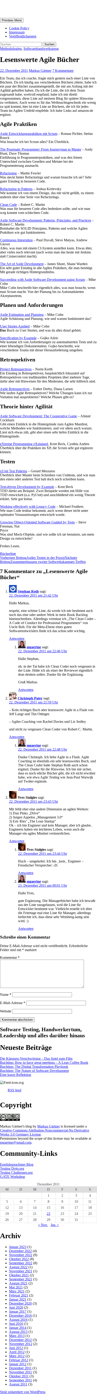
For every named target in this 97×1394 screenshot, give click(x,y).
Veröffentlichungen (22, 36)
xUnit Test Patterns (13, 471)
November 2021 (20, 1271)
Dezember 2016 (20, 1315)
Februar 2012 (18, 1360)
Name (5, 994)
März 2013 (17, 1336)
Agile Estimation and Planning (22, 315)
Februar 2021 (18, 1295)
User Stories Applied (15, 326)
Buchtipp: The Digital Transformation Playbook (34, 1067)
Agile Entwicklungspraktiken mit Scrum (28, 134)
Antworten (16, 638)
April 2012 (17, 1352)
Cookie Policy (19, 28)
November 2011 (20, 1372)
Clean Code (8, 205)
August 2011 (18, 1384)
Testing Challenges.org (16, 1172)
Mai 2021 (16, 1287)
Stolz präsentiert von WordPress (22, 1392)
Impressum (17, 32)
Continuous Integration (16, 240)
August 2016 (18, 1319)
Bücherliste (8, 554)
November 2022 (20, 1255)
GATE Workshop (12, 1177)
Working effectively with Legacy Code (27, 506)
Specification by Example (18, 338)
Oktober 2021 (19, 1275)
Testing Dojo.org (12, 1168)
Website (5, 1011)
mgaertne (34, 647)
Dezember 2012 (20, 1340)
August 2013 (18, 1332)
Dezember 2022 (20, 1251)
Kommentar (10, 957)
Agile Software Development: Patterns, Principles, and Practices (45, 220)
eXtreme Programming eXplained (24, 444)
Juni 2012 (16, 1348)
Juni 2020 (16, 1307)
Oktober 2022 (19, 1259)
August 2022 (18, 1267)
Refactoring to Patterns (16, 189)
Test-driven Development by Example (27, 487)
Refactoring (8, 173)
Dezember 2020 (20, 1303)
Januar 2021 (17, 1299)
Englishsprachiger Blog (16, 1164)
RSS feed (14, 1090)
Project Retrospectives (16, 369)
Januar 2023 (17, 1247)
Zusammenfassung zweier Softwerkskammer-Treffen (43, 560)
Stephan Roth (28, 591)
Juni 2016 (16, 1324)
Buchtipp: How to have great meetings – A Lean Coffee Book (44, 1062)
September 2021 (20, 1279)
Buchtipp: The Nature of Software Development (34, 1071)
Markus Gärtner (25, 9)
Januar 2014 (17, 1328)
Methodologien (11, 49)
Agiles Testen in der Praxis (32, 558)
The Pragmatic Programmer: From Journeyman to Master (40, 149)
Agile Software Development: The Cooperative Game (38, 416)
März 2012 (17, 1356)
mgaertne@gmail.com (15, 1142)
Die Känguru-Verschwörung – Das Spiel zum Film (36, 1058)
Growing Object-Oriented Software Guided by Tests (37, 522)
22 (48, 1214)
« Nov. (43, 1225)
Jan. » (55, 1225)
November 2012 (20, 1344)
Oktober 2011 (19, 1376)
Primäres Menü (12, 20)
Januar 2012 (17, 1364)
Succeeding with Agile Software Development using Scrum (42, 279)
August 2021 (18, 1283)
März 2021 (17, 1291)
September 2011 (20, 1380)
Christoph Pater (30, 698)
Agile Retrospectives (15, 389)
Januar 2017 (17, 1311)
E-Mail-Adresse (12, 1003)
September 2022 (20, 1263)
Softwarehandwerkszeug (41, 49)
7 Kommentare (63, 71)
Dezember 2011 (20, 1368)
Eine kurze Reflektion (15, 1075)
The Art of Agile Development (22, 264)
